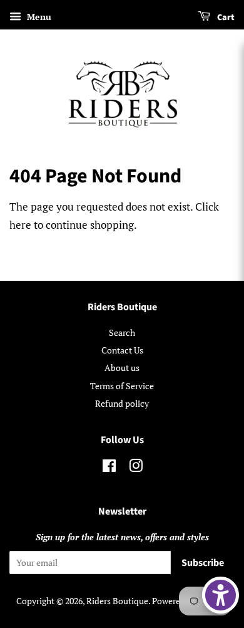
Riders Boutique (117, 601)
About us (122, 368)
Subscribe (202, 563)
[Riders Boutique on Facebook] (109, 468)
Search (122, 332)
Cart (225, 17)
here (20, 224)
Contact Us (122, 350)
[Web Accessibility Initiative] (220, 595)
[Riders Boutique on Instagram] (136, 468)
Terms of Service (122, 386)
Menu (37, 17)
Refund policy (122, 403)
